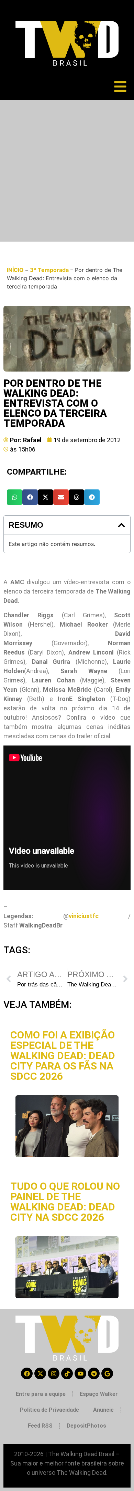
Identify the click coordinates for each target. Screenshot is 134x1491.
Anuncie (103, 1410)
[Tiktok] (67, 1373)
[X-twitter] (40, 1373)
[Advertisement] (67, 171)
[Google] (107, 1373)
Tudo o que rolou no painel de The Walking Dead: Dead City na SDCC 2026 (65, 1201)
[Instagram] (53, 1373)
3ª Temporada (49, 269)
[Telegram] (94, 1373)
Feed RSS (40, 1425)
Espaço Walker (99, 1394)
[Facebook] (27, 1373)
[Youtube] (80, 1373)
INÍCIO (15, 269)
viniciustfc (84, 916)
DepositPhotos (86, 1425)
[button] (14, 497)
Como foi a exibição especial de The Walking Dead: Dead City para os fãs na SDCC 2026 (62, 1055)
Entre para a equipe (41, 1394)
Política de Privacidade (49, 1410)
